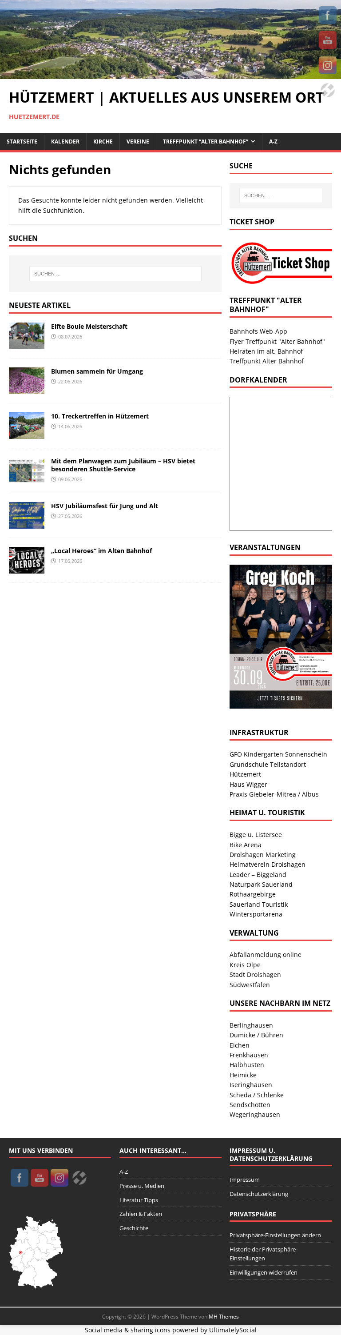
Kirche (103, 141)
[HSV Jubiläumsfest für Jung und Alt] (26, 523)
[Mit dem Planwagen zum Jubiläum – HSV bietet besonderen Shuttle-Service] (26, 478)
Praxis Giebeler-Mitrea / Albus (274, 794)
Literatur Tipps (138, 1200)
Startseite (22, 141)
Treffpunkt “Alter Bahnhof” (205, 141)
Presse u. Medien (141, 1186)
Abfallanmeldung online (265, 954)
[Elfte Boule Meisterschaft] (26, 343)
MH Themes (224, 1316)
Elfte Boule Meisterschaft (89, 326)
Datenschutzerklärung (259, 1194)
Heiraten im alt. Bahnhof (266, 351)
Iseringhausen (251, 1084)
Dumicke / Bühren (256, 1035)
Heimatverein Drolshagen (267, 864)
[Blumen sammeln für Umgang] (26, 388)
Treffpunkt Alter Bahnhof (267, 361)
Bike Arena (246, 845)
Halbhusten (247, 1064)
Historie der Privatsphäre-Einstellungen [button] (263, 1254)
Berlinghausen (251, 1025)
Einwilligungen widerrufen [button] (263, 1272)
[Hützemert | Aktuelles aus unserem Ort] (170, 73)
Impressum (245, 1180)
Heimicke (243, 1075)
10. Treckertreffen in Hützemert (100, 416)
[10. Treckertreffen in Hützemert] (26, 433)
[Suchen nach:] (115, 273)
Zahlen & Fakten (140, 1214)
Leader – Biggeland (258, 874)
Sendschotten (250, 1104)
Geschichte (133, 1228)
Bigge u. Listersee (256, 834)
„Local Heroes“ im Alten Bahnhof (101, 550)
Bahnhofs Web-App (258, 331)
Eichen (240, 1045)
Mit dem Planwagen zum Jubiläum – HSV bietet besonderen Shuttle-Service (123, 465)
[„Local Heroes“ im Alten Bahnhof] (26, 568)
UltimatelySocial (233, 1330)
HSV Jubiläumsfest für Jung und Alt (104, 506)
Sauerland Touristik (259, 904)
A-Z (273, 141)
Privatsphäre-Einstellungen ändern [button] (275, 1235)
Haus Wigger (248, 784)
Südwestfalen (250, 984)
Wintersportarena (256, 914)
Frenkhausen (249, 1055)
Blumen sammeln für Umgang (97, 371)
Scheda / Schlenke (257, 1095)
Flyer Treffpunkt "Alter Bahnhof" (277, 341)
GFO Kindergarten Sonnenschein (278, 754)
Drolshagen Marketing (263, 854)
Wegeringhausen (255, 1114)
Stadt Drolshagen (255, 974)
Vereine (138, 141)
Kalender (65, 141)
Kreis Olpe (245, 964)
